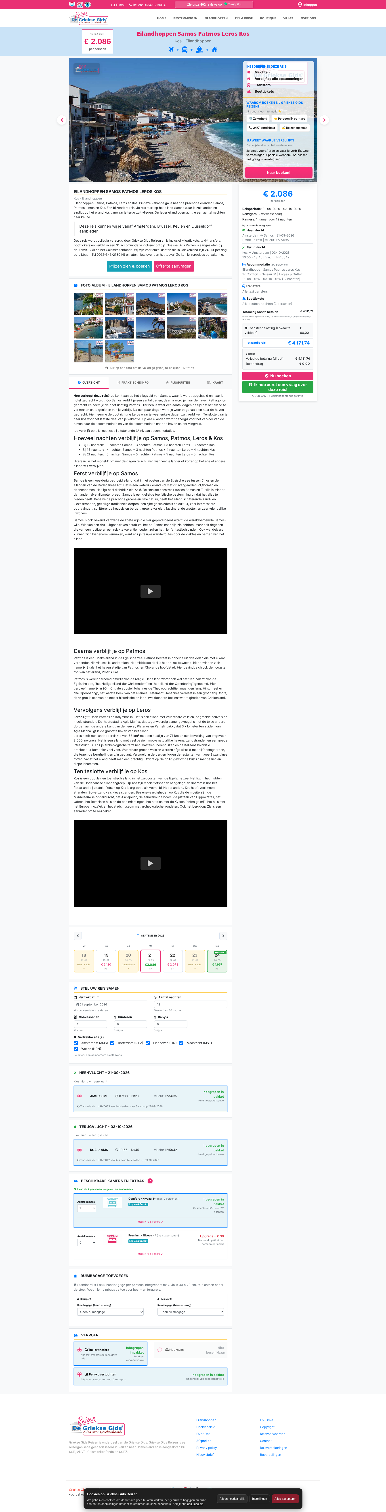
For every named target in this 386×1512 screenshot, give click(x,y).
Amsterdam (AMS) (94, 1043)
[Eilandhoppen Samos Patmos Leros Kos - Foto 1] (88, 304)
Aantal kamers (86, 1201)
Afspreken (203, 1441)
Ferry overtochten (102, 1374)
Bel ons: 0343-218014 (149, 5)
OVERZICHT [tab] (91, 382)
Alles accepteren (285, 1498)
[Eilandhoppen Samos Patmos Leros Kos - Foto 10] (212, 328)
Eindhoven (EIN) (165, 1043)
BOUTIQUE (268, 18)
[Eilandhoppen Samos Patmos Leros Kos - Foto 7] (119, 328)
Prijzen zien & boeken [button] (129, 266)
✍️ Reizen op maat (294, 127)
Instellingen (259, 1498)
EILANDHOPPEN (216, 18)
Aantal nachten (169, 997)
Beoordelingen (270, 1454)
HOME (161, 18)
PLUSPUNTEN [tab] (180, 382)
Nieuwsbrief (205, 1454)
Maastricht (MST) (199, 1043)
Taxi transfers (98, 1350)
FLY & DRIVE (244, 18)
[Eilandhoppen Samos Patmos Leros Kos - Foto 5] (212, 304)
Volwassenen (88, 1017)
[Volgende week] (223, 936)
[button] (62, 120)
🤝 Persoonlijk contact (289, 118)
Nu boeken (280, 376)
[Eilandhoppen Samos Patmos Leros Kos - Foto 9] (181, 328)
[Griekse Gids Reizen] (88, 18)
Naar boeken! (278, 172)
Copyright (267, 1427)
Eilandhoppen (206, 1420)
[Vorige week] (78, 936)
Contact (266, 1441)
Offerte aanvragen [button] (173, 266)
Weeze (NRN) (91, 1049)
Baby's (162, 1017)
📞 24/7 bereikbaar (262, 127)
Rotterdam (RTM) (130, 1043)
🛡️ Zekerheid (258, 118)
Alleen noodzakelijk (232, 1498)
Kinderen (124, 1017)
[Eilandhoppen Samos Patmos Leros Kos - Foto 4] (181, 304)
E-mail (120, 5)
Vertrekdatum (88, 997)
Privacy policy (206, 1448)
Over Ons (203, 1434)
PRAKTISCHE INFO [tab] (135, 382)
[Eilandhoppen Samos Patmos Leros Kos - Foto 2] (119, 304)
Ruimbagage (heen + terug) (94, 1305)
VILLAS (288, 18)
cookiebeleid (195, 1504)
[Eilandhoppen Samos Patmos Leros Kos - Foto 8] (150, 328)
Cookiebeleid (205, 1427)
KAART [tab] (217, 382)
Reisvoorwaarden (272, 1434)
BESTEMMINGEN (185, 18)
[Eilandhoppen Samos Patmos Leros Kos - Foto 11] (88, 351)
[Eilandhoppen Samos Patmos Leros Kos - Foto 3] (150, 304)
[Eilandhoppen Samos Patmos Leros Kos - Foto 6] (88, 328)
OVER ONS (308, 18)
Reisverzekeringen (273, 1448)
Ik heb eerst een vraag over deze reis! (280, 387)
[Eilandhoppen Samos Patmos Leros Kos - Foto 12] (119, 351)
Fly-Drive (266, 1420)
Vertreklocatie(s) (90, 1037)
